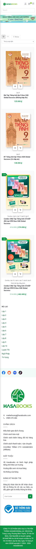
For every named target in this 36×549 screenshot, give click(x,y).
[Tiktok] (20, 372)
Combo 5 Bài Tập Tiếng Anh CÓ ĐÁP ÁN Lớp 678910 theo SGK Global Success (17, 288)
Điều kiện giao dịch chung (13, 431)
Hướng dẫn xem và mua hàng (14, 468)
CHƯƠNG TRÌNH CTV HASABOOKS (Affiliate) (18, 448)
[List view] (8, 36)
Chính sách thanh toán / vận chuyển (17, 444)
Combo (10, 216)
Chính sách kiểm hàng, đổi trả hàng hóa (18, 439)
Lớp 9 (18, 92)
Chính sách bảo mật (11, 434)
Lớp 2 (4, 315)
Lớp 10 (12, 280)
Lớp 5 (4, 327)
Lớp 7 (18, 216)
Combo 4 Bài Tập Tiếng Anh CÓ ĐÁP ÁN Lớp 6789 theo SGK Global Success (17, 221)
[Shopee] (15, 372)
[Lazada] (9, 372)
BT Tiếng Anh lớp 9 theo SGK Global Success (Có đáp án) (17, 158)
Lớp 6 (14, 216)
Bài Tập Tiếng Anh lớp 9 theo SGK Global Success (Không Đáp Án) (16, 96)
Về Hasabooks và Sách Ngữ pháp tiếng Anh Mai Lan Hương (18, 463)
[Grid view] (3, 36)
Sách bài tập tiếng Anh (18, 283)
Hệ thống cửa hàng (10, 472)
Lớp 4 (4, 323)
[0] (29, 3)
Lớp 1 (4, 311)
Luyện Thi (6, 350)
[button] (20, 86)
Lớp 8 (22, 216)
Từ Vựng (5, 357)
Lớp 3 (4, 319)
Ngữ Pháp (6, 354)
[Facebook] (3, 372)
